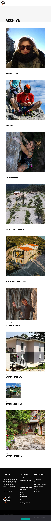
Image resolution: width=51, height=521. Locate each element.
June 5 (7, 374)
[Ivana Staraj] (25, 48)
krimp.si (36, 488)
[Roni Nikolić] (25, 100)
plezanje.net (37, 491)
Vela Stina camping (15, 229)
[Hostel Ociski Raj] (13, 390)
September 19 (9, 322)
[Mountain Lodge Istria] (25, 256)
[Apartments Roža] (25, 430)
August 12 (22, 477)
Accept (23, 519)
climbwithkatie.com (38, 486)
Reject (28, 519)
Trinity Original (37, 479)
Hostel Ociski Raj (14, 404)
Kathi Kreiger (12, 177)
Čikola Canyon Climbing (40, 484)
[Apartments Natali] (25, 351)
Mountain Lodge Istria (16, 281)
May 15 (21, 499)
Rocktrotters (37, 482)
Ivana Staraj (12, 73)
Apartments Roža (14, 456)
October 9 (8, 71)
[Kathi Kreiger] (25, 152)
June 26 (21, 485)
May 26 (21, 492)
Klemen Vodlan (13, 325)
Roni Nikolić (11, 125)
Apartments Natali (14, 377)
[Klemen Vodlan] (21, 304)
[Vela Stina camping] (25, 204)
